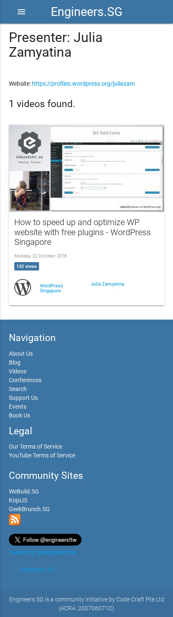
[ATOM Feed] (15, 523)
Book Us (19, 415)
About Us (21, 353)
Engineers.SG (87, 12)
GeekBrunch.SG (29, 509)
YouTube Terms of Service (42, 455)
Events (17, 406)
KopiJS (18, 500)
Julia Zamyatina (107, 284)
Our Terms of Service (35, 446)
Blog (15, 362)
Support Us (23, 397)
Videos (17, 371)
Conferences (25, 380)
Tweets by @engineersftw (42, 552)
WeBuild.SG (24, 491)
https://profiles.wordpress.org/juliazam (83, 83)
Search (18, 389)
